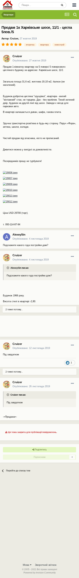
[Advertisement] (29, 327)
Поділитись (40, 449)
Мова (26, 564)
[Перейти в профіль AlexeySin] (6, 236)
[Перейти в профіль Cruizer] (6, 58)
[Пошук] (62, 5)
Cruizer (14, 38)
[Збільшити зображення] (10, 172)
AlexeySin (18, 234)
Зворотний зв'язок (45, 564)
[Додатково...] (72, 57)
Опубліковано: (29, 60)
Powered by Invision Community (40, 572)
